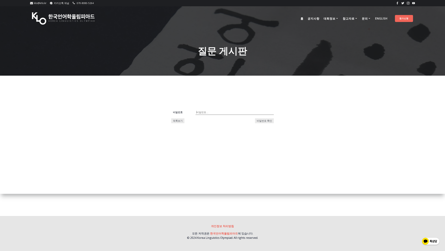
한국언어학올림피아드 (224, 233)
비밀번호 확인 (264, 120)
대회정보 (329, 18)
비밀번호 (178, 112)
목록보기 (178, 120)
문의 (365, 18)
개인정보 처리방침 (222, 226)
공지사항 (313, 18)
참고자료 (349, 18)
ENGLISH (381, 18)
